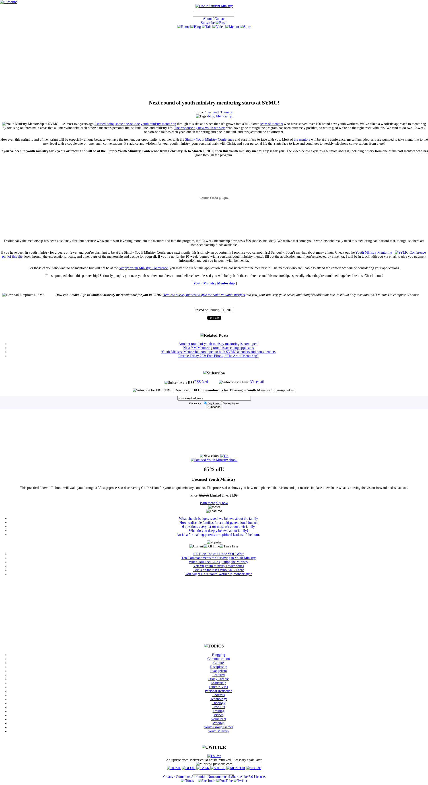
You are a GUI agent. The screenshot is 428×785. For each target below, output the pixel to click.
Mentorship (224, 116)
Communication (218, 659)
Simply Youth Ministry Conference (209, 139)
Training (226, 112)
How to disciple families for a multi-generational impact (218, 522)
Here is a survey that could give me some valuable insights (204, 295)
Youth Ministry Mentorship (214, 283)
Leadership (218, 683)
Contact (219, 19)
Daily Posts (213, 403)
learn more (207, 503)
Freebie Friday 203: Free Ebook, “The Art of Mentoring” (218, 356)
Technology (218, 699)
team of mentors (271, 124)
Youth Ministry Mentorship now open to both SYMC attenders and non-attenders (218, 352)
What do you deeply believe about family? (218, 530)
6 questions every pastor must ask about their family (218, 526)
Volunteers (218, 719)
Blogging (218, 655)
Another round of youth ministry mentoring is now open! (219, 344)
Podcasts (218, 695)
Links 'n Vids (218, 687)
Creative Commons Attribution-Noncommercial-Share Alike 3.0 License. (214, 777)
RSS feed (201, 382)
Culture (218, 663)
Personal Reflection (218, 691)
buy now (222, 503)
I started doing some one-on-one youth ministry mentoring (135, 124)
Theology (218, 703)
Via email (257, 382)
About (207, 19)
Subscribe (208, 23)
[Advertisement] (214, 64)
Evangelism (218, 671)
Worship (218, 723)
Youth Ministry (218, 731)
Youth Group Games (218, 727)
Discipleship (218, 667)
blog (211, 116)
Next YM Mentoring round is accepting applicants (218, 348)
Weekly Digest (231, 403)
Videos (218, 715)
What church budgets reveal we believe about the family (218, 518)
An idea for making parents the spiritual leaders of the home (218, 535)
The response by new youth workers (199, 128)
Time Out (218, 707)
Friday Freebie (218, 679)
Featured (212, 112)
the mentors (302, 139)
